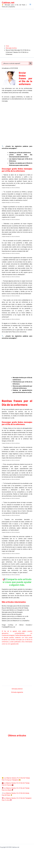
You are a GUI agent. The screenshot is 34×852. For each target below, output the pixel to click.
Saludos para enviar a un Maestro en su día (15, 616)
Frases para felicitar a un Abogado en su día (15, 610)
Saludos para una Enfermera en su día (13, 618)
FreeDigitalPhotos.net (8, 627)
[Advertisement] (17, 27)
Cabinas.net (8, 2)
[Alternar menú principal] (30, 4)
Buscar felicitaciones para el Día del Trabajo (15, 608)
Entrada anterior (17, 689)
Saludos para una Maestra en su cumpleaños (15, 620)
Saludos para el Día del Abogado (12, 614)
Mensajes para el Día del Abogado (12, 612)
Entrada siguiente (17, 692)
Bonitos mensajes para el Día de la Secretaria (15, 606)
